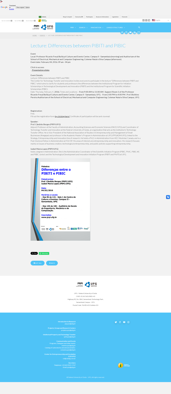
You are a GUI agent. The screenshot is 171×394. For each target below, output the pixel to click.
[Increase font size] (143, 20)
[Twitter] (116, 322)
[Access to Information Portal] (124, 367)
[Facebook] (120, 322)
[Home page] (78, 286)
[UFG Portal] (47, 29)
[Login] (1, 1)
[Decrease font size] (146, 20)
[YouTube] (130, 32)
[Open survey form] (139, 27)
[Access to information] (42, 20)
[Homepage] (35, 29)
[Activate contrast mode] (149, 20)
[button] (72, 27)
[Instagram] (126, 32)
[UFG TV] (138, 32)
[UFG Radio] (134, 32)
